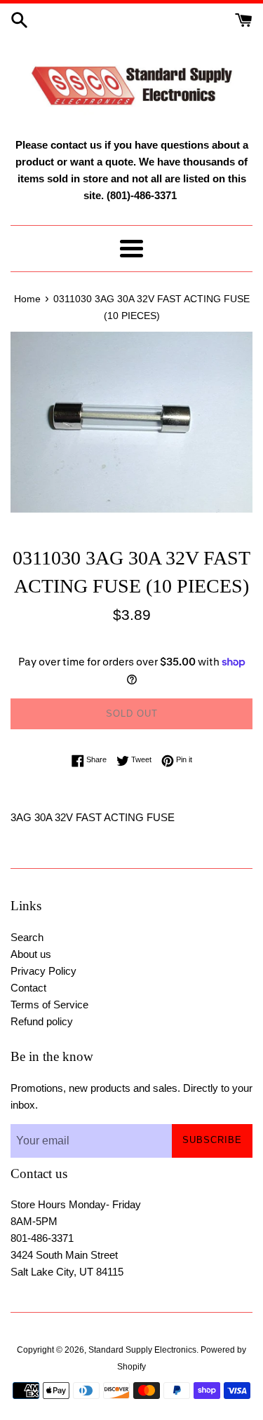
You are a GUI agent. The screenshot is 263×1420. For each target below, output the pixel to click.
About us (31, 954)
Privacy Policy (43, 971)
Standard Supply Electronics (142, 1350)
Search (27, 937)
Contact (28, 988)
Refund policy (42, 1021)
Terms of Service (49, 1004)
